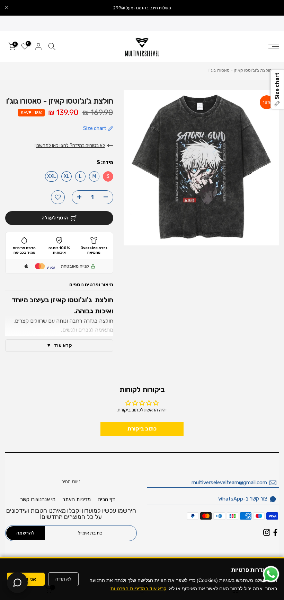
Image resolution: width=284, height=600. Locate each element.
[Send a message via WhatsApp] (271, 574)
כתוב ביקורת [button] (142, 428)
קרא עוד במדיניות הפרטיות (138, 588)
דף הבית (106, 499)
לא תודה (63, 579)
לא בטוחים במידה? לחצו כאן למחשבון (70, 145)
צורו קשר (29, 499)
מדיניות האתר (76, 499)
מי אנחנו (46, 499)
